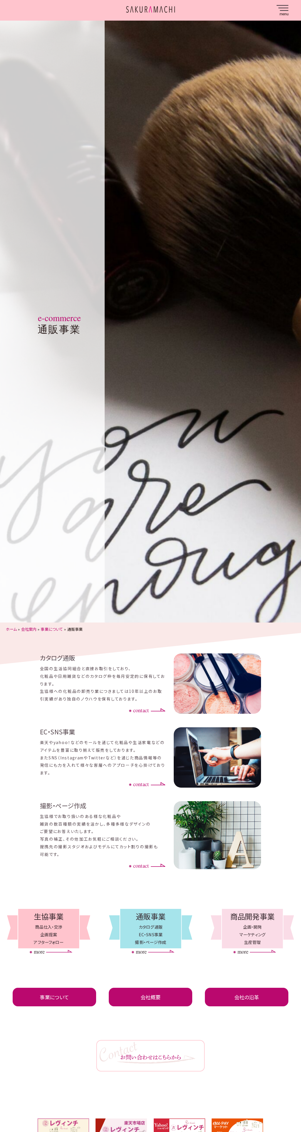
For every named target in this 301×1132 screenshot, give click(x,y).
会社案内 (29, 629)
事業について (52, 629)
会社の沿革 (246, 997)
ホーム (11, 629)
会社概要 (151, 997)
